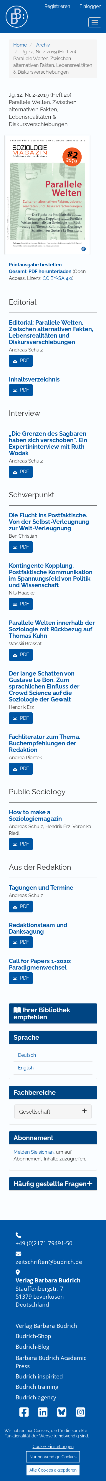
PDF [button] (24, 360)
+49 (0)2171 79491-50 (44, 1243)
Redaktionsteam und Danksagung (38, 928)
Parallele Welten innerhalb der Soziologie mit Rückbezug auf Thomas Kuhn (52, 629)
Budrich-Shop (33, 1336)
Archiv (43, 45)
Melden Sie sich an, (35, 1152)
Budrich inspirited (39, 1376)
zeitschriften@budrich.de (49, 1262)
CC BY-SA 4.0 (57, 278)
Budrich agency (36, 1397)
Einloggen (90, 6)
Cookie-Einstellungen (53, 1446)
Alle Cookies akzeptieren (53, 1470)
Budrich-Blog (32, 1346)
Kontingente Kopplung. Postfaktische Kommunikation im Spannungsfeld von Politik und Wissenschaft (50, 575)
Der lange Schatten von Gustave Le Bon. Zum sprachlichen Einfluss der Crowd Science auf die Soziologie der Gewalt (44, 686)
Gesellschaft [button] (34, 1112)
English (26, 1068)
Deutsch (27, 1055)
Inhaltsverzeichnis (34, 379)
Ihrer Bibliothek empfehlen (42, 1013)
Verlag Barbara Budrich (46, 1326)
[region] (53, 1450)
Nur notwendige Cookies (53, 1456)
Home (20, 45)
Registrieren (57, 6)
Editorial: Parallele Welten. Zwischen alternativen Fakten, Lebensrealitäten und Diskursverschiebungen (51, 332)
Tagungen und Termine (41, 887)
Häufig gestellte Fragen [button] (50, 1184)
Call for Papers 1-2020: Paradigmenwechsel (40, 964)
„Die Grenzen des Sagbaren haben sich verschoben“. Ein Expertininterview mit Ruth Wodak (48, 443)
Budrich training (37, 1387)
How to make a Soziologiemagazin (35, 815)
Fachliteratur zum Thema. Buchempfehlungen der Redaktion (44, 743)
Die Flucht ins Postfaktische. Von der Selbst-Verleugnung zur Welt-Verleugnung (49, 522)
